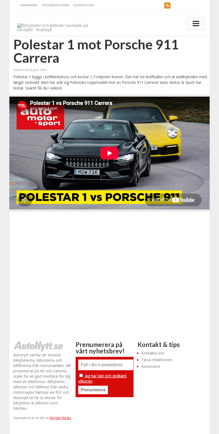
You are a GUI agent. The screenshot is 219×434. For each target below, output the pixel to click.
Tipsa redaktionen (55, 5)
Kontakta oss (83, 5)
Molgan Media (60, 418)
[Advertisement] (109, 271)
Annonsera (28, 5)
